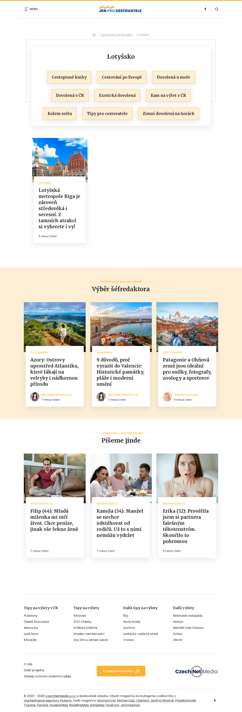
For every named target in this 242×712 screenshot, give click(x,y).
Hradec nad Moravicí (89, 634)
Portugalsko (39, 352)
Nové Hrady (131, 622)
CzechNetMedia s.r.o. (60, 696)
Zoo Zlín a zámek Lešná (91, 640)
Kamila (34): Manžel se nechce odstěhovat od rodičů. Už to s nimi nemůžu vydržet (120, 523)
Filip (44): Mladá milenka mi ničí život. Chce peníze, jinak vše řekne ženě (54, 520)
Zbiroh (177, 640)
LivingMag (97, 705)
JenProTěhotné (162, 700)
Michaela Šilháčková (56, 395)
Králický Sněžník (85, 628)
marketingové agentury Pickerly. (48, 700)
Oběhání (142, 700)
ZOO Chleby (83, 622)
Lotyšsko (45, 183)
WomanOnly (106, 700)
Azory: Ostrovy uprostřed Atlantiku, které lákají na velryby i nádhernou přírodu (54, 372)
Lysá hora (31, 634)
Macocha (31, 628)
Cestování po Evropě (116, 35)
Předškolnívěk (185, 700)
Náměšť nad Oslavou (188, 628)
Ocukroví (112, 705)
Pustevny (30, 615)
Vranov (128, 640)
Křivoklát (30, 640)
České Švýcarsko (36, 622)
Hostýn (178, 622)
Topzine (30, 705)
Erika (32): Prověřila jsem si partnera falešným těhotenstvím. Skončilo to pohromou (186, 526)
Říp (125, 615)
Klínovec (80, 615)
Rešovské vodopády (188, 615)
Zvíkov (178, 634)
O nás (28, 664)
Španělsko (104, 352)
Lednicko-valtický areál (140, 634)
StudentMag (59, 705)
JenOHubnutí (130, 705)
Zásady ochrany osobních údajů (47, 676)
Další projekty (34, 670)
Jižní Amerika (172, 352)
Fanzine (42, 705)
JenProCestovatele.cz (94, 35)
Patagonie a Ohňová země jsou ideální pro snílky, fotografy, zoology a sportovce (187, 369)
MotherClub (126, 700)
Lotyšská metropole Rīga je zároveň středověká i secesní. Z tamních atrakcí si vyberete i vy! (59, 208)
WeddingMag (78, 705)
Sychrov (129, 628)
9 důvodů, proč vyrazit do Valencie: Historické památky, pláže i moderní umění (120, 372)
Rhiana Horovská (186, 395)
